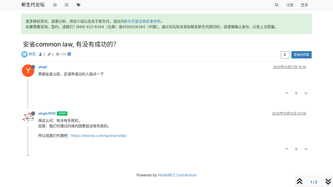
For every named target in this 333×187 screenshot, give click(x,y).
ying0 (42, 67)
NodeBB (165, 175)
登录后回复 (301, 55)
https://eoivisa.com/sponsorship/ (99, 135)
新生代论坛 (33, 4)
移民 (32, 54)
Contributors (186, 175)
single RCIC (47, 113)
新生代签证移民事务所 (142, 21)
